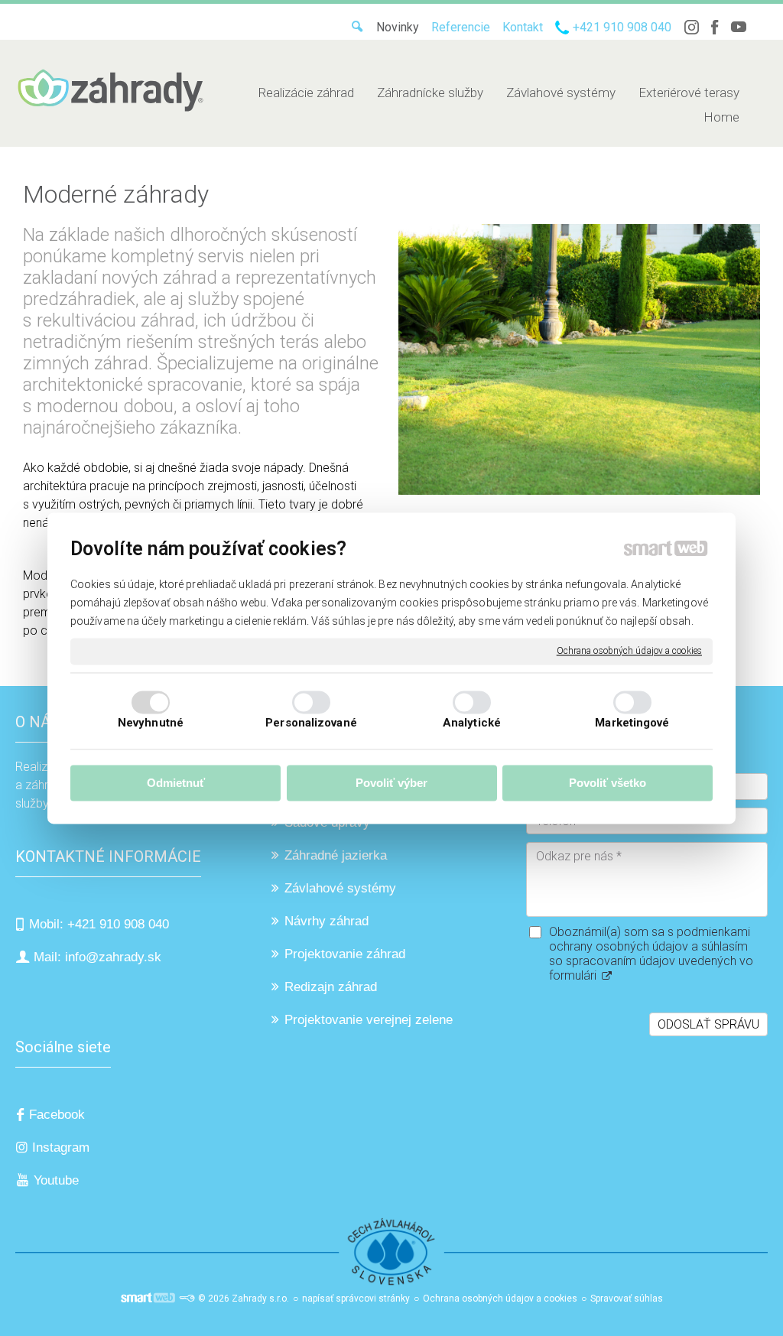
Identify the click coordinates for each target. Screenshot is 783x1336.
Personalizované (311, 723)
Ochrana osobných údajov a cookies (629, 650)
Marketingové (632, 723)
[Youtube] (738, 27)
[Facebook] (715, 27)
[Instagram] (691, 27)
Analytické (472, 723)
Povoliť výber (391, 783)
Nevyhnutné (151, 723)
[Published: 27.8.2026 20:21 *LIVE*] (186, 1298)
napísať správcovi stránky (356, 1298)
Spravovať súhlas (626, 1298)
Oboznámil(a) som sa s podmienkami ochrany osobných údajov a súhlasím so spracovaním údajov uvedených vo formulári (651, 954)
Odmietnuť (176, 783)
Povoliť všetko (607, 783)
